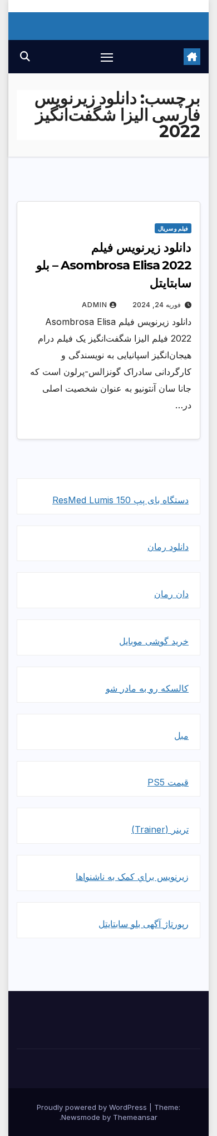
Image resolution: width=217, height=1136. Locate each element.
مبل (181, 735)
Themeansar (135, 1117)
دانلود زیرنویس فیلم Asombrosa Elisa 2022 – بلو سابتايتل (113, 265)
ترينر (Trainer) (160, 829)
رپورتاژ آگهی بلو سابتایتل (143, 923)
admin (94, 305)
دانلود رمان (168, 546)
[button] (25, 56)
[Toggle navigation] (107, 56)
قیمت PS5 (168, 782)
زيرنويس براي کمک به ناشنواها (132, 876)
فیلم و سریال (173, 228)
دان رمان (171, 593)
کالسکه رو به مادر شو (147, 688)
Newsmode (80, 1117)
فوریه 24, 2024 (156, 305)
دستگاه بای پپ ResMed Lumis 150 (120, 500)
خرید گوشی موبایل (154, 641)
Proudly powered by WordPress (93, 1107)
